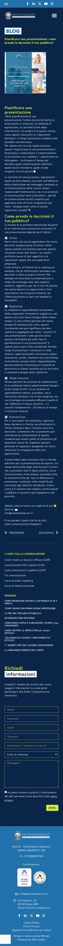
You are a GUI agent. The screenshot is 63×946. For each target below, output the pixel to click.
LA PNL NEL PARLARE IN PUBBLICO (23, 613)
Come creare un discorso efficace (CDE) (27, 559)
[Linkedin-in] (33, 3)
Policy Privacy (31, 926)
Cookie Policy (31, 922)
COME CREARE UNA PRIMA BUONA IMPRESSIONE (30, 608)
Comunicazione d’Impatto (26, 524)
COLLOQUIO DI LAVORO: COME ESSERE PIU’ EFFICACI (28, 639)
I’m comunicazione (15, 575)
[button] (54, 15)
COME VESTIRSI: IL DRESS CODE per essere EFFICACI (27, 631)
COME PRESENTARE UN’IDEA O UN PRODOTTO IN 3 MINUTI (31, 602)
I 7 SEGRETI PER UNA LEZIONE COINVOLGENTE (29, 645)
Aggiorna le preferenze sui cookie (31, 930)
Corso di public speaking (19, 580)
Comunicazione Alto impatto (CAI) (25, 565)
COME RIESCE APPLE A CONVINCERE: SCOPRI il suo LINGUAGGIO (31, 624)
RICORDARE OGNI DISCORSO (20, 618)
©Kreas (45, 936)
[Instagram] (52, 3)
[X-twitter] (39, 3)
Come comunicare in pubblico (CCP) (25, 570)
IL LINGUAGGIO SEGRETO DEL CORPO (24, 650)
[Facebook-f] (27, 3)
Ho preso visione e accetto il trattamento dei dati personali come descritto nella (31, 796)
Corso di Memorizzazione (19, 585)
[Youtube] (45, 3)
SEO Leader (38, 939)
